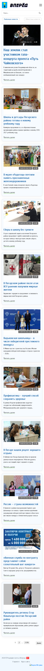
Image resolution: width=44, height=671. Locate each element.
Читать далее (9, 80)
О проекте (16, 662)
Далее (39, 643)
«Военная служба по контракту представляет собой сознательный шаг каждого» (20, 561)
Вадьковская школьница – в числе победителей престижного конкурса (21, 341)
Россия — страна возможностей (20, 504)
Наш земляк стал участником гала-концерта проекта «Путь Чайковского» (20, 56)
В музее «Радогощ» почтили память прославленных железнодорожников (18, 178)
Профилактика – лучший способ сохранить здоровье (21, 397)
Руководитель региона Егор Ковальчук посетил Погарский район (19, 616)
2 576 (27, 643)
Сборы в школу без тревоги (18, 229)
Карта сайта (25, 662)
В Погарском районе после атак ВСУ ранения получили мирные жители (20, 286)
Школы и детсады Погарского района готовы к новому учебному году (19, 120)
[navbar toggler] (40, 5)
